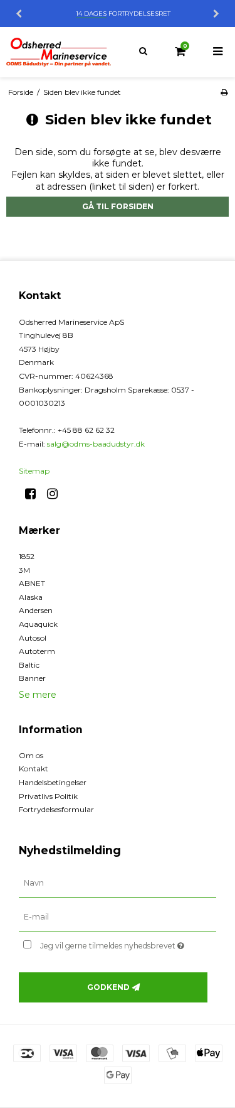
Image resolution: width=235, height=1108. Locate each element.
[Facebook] (34, 493)
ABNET (32, 583)
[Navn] (117, 883)
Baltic (29, 665)
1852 (26, 556)
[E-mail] (117, 917)
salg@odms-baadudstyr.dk (96, 443)
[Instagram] (56, 493)
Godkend (108, 987)
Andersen (36, 610)
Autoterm (37, 651)
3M (24, 570)
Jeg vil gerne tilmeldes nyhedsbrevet (117, 943)
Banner (32, 678)
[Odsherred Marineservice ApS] (59, 52)
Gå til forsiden (118, 206)
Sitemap (34, 470)
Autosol (32, 638)
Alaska (31, 597)
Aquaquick (38, 624)
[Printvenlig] (224, 92)
